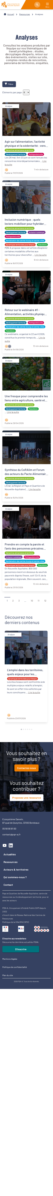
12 (45, 600)
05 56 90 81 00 (9, 828)
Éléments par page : (12, 92)
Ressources (24, 14)
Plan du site (7, 975)
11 (38, 600)
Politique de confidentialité (14, 967)
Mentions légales (9, 959)
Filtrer (10, 84)
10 (32, 600)
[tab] (21, 729)
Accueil (10, 14)
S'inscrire (20, 949)
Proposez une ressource (26, 797)
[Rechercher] (37, 5)
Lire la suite (41, 254)
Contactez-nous (26, 768)
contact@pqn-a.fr (11, 834)
